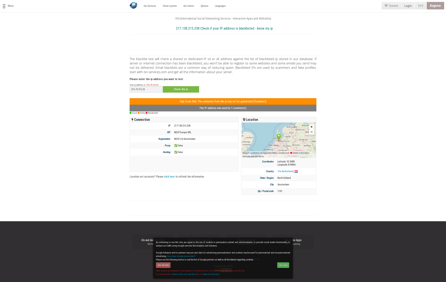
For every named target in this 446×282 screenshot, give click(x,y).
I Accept (283, 265)
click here (169, 176)
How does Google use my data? (181, 256)
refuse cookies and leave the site (185, 274)
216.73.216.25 (152, 85)
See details (163, 265)
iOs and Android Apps (153, 241)
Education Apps (293, 241)
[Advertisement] (223, 45)
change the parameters (211, 274)
